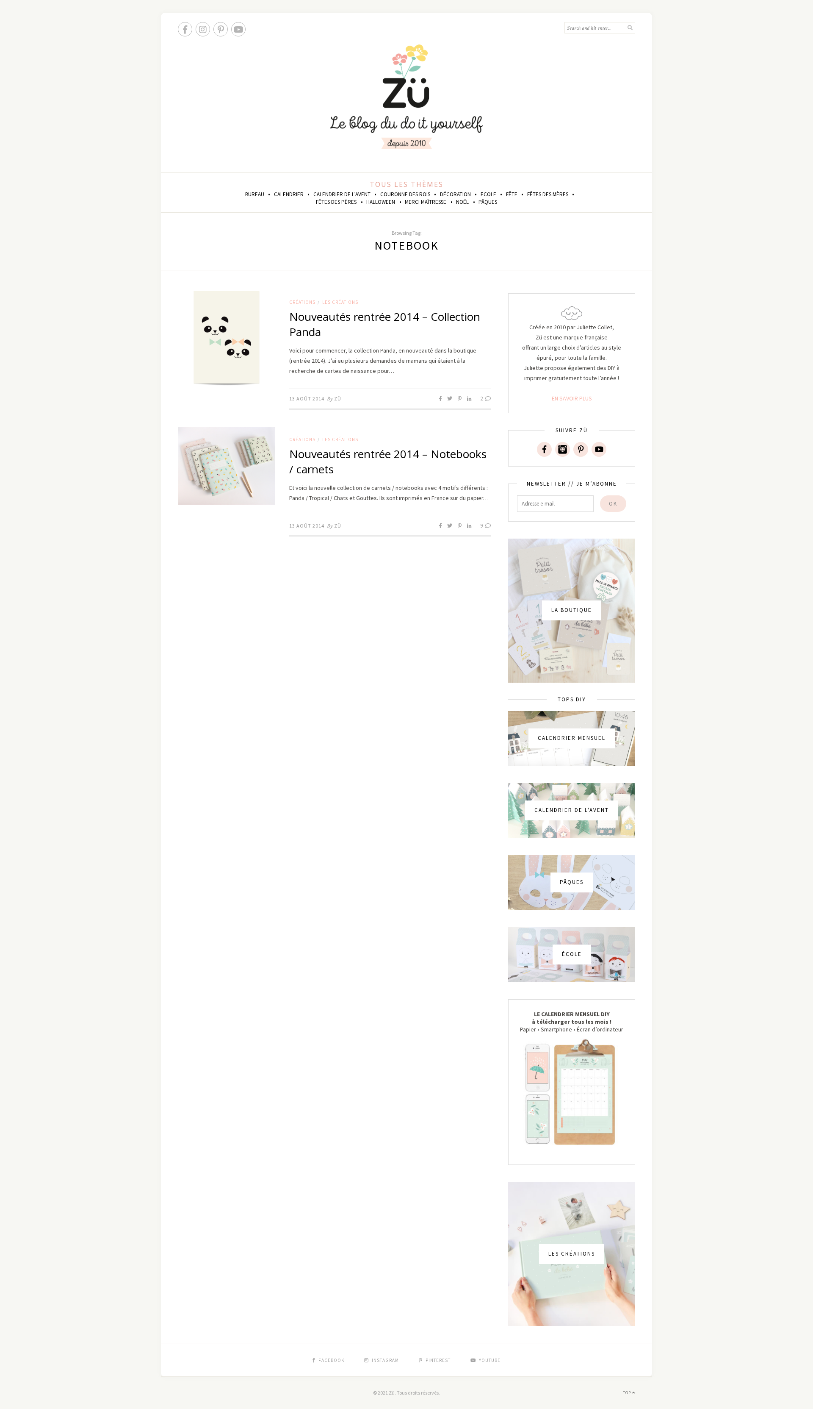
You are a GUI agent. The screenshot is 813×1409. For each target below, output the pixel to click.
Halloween (380, 202)
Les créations (340, 302)
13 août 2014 (306, 398)
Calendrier (289, 194)
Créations (302, 302)
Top (627, 1392)
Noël (462, 202)
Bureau (254, 194)
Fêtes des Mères (547, 194)
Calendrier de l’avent (342, 194)
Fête (511, 194)
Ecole (488, 194)
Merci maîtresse (425, 202)
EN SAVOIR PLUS (572, 398)
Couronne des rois (405, 194)
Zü (337, 398)
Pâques (487, 202)
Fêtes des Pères (336, 202)
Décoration (455, 194)
